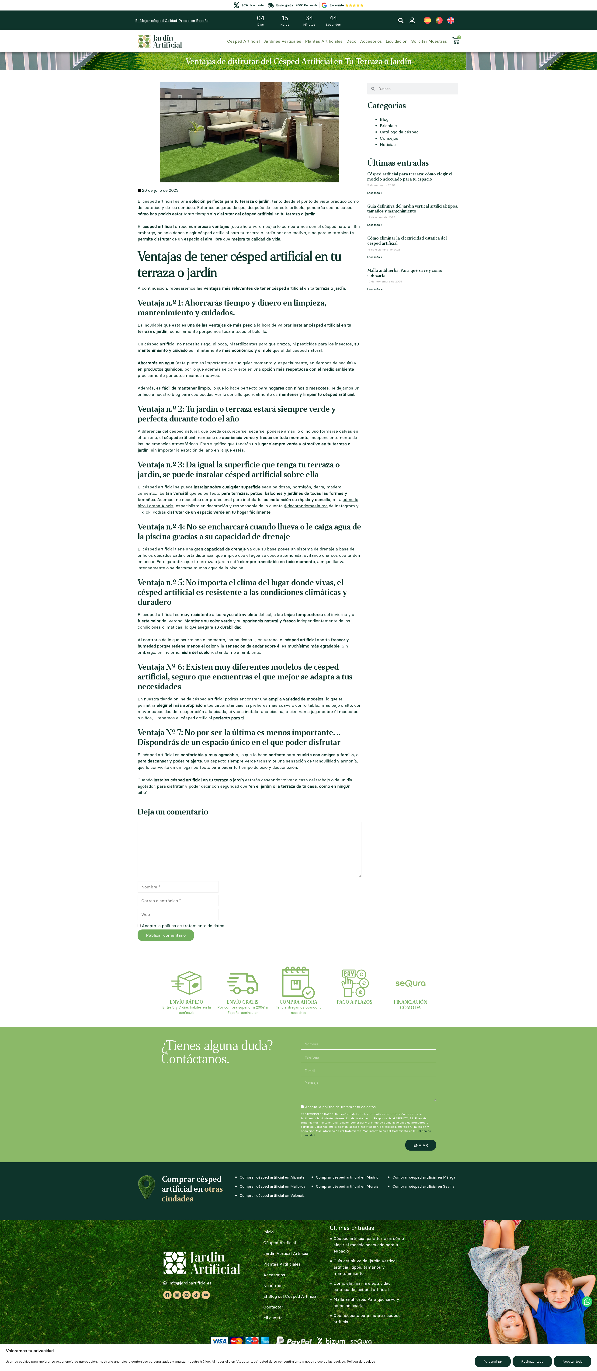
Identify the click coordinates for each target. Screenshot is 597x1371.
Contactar (273, 1307)
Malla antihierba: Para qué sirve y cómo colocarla (404, 273)
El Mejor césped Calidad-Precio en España (171, 20)
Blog (384, 119)
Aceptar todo (572, 1361)
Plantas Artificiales (324, 41)
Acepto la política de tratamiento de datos (340, 1107)
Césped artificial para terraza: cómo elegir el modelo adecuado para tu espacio (409, 176)
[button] (401, 20)
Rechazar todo (532, 1361)
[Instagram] (177, 1295)
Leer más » (374, 193)
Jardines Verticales (282, 41)
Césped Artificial (243, 41)
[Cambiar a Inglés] (451, 20)
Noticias (388, 144)
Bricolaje (388, 125)
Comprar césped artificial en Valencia (272, 1195)
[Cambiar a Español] (427, 20)
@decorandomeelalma (306, 505)
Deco (351, 41)
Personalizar (492, 1361)
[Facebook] (167, 1295)
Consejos (389, 138)
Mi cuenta (273, 1317)
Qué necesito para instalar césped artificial (367, 1318)
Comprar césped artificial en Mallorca (272, 1186)
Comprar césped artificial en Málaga (423, 1177)
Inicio (268, 1232)
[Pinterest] (186, 1295)
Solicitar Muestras (429, 41)
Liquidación (396, 41)
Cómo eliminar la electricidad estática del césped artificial (407, 240)
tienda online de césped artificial (192, 699)
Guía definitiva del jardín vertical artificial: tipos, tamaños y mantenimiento (412, 208)
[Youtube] (205, 1295)
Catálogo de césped (399, 132)
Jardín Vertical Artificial (286, 1253)
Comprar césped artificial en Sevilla (423, 1186)
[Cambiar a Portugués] (439, 20)
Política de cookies (361, 1361)
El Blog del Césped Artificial (290, 1296)
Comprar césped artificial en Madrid (347, 1177)
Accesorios (371, 41)
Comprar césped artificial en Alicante (272, 1177)
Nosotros (272, 1285)
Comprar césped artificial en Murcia (347, 1186)
